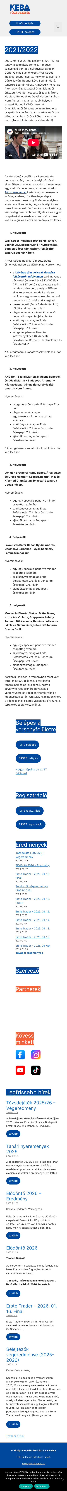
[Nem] (63, 1479)
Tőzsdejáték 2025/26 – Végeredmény (30, 1105)
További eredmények (29, 952)
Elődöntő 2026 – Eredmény (33, 865)
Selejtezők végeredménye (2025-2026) (30, 1354)
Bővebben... (42, 1486)
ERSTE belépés (24, 32)
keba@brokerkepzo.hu (33, 1463)
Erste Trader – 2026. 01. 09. (33, 945)
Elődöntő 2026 (22, 1248)
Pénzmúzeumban (15, 192)
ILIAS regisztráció (30, 810)
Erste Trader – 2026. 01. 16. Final (31, 1308)
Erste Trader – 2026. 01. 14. (33, 920)
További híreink (15, 1436)
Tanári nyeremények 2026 (27, 1149)
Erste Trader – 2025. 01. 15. (33, 911)
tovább (13, 1133)
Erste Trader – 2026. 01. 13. (33, 928)
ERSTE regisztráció (30, 824)
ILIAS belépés (25, 23)
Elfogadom (26, 1486)
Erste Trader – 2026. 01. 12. (33, 937)
